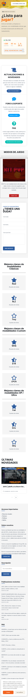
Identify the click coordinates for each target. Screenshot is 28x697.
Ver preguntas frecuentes (13, 141)
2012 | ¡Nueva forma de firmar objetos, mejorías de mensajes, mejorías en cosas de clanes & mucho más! (13, 615)
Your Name (5, 216)
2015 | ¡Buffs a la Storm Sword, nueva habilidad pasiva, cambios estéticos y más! (14, 487)
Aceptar (8, 692)
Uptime (4, 520)
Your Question (6, 232)
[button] (26, 3)
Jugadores (6, 45)
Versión (19, 45)
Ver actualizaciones (13, 90)
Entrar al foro (13, 115)
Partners (4, 516)
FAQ (14, 128)
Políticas (4, 518)
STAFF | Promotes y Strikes (8, 645)
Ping (12, 45)
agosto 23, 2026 (14, 491)
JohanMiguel (7, 491)
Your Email (6, 224)
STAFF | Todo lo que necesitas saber (10, 635)
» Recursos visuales (6, 514)
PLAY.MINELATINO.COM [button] (19, 3)
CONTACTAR (6, 556)
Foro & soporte (14, 103)
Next (16, 497)
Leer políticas (20, 692)
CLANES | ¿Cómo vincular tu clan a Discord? (12, 678)
